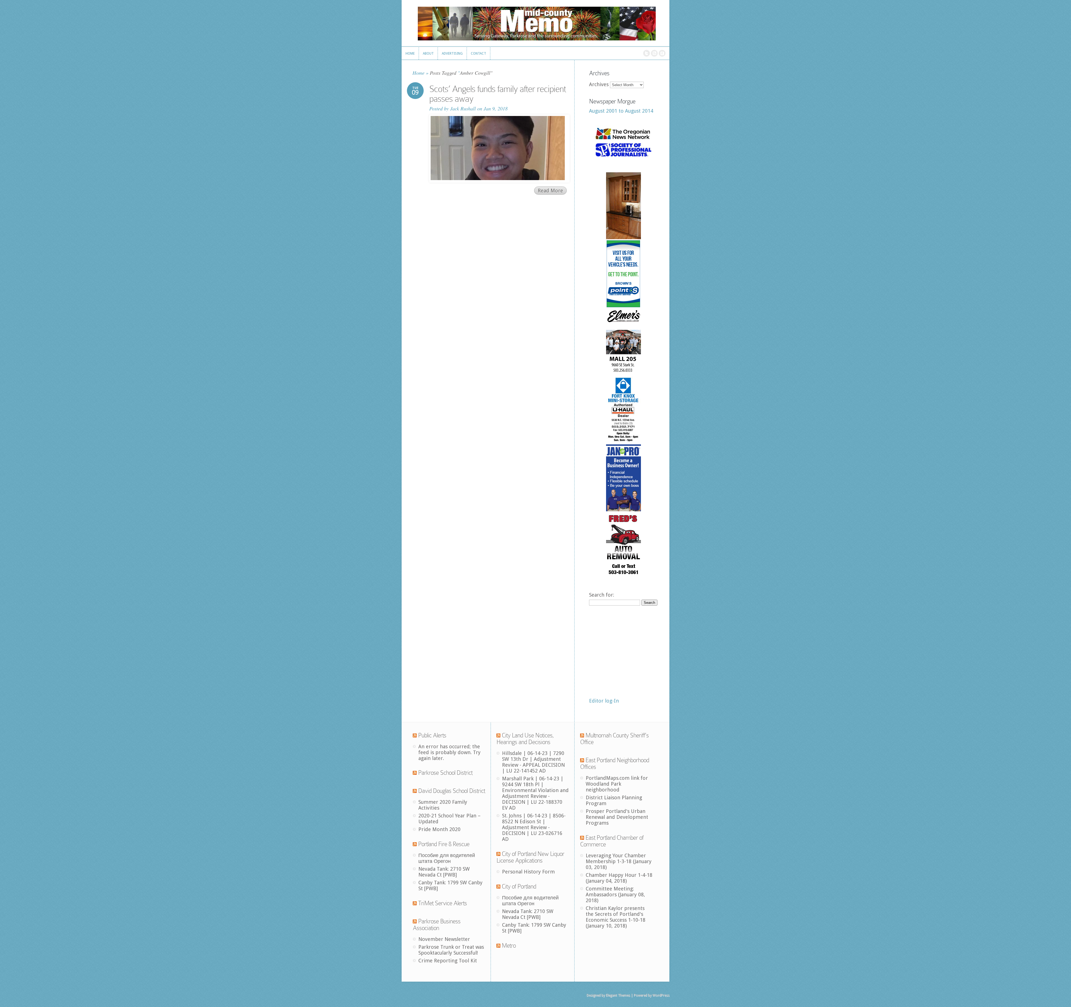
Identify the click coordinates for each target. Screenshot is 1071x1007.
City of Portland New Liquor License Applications (530, 857)
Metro (509, 945)
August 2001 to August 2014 (621, 111)
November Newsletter (444, 939)
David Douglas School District (451, 790)
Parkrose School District (445, 772)
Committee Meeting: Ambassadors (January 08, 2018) (615, 894)
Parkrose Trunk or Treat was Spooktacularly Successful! (451, 950)
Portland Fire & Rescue (443, 844)
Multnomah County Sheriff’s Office (614, 738)
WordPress (660, 995)
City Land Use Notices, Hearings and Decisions (525, 738)
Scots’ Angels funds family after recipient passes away (497, 94)
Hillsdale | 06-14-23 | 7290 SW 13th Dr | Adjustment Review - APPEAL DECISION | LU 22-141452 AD (533, 762)
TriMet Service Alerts (442, 903)
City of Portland (519, 886)
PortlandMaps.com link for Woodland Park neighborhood (617, 784)
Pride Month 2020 (439, 829)
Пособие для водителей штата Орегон (446, 858)
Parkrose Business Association (436, 924)
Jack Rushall (463, 108)
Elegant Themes (618, 995)
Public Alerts (432, 735)
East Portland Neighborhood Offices (614, 763)
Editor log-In (604, 701)
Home (418, 72)
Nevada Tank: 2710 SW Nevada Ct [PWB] (444, 872)
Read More (550, 190)
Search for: (601, 595)
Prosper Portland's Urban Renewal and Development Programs (617, 817)
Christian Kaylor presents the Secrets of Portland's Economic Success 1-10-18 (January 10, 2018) (615, 917)
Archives (599, 84)
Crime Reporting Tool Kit (447, 961)
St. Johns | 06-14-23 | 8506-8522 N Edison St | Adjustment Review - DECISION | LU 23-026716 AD (534, 827)
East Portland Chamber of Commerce (611, 841)
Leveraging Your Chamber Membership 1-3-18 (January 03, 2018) (619, 861)
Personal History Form (528, 872)
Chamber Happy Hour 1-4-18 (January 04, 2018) (619, 878)
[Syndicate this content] (415, 735)
